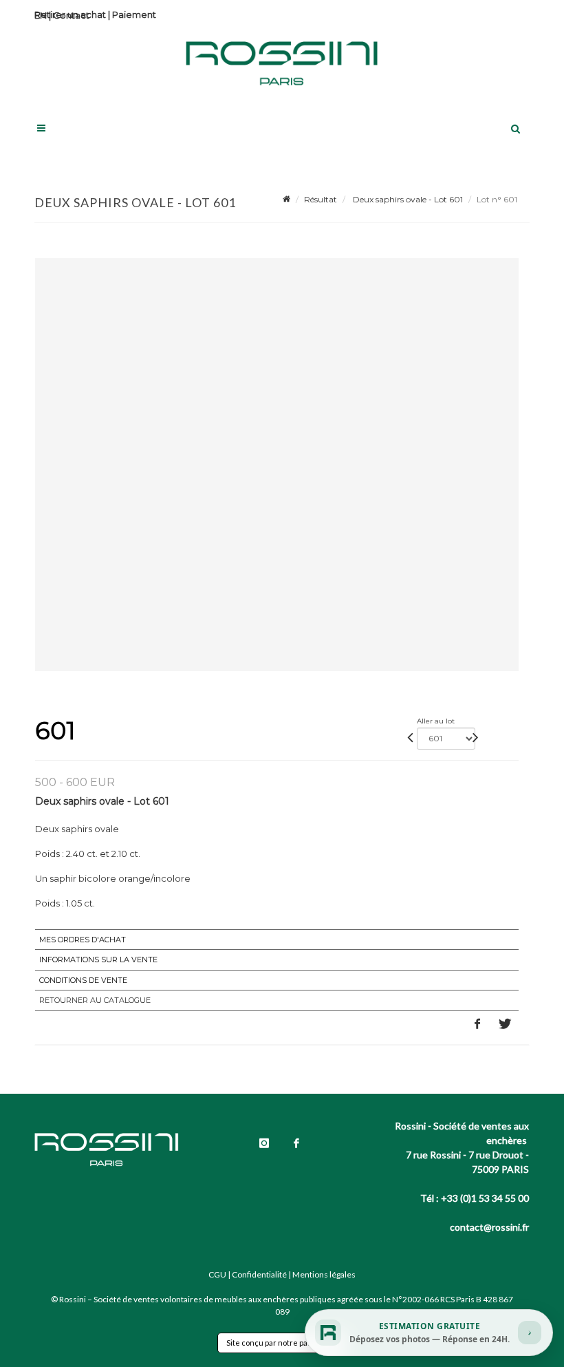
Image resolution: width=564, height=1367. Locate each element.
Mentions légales (324, 1274)
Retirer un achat (70, 14)
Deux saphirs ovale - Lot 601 (407, 199)
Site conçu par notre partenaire (282, 1342)
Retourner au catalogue (95, 1000)
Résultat (320, 199)
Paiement (134, 14)
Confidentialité (259, 1274)
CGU (217, 1274)
